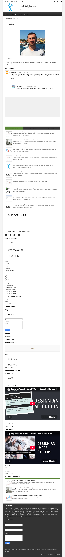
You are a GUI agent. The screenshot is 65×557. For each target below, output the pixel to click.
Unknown (13, 72)
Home (6, 259)
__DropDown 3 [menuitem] (9, 276)
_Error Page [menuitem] (8, 281)
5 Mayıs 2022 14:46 (31, 86)
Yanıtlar (14, 83)
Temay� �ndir (9, 473)
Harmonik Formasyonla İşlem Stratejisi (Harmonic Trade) (27, 495)
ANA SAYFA (7, 1)
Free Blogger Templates (26, 549)
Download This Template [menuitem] (11, 291)
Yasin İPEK (20, 86)
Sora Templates (16, 549)
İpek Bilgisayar (28, 6)
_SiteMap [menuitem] (7, 279)
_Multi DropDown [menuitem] (9, 270)
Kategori (7, 467)
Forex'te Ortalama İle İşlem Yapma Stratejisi (23, 480)
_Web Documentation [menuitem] (10, 287)
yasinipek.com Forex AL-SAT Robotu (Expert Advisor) (26, 488)
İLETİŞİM (21, 1)
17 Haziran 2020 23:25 (22, 72)
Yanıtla (12, 78)
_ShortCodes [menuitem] (8, 277)
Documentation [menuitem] (9, 285)
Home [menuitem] (6, 266)
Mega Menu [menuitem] (8, 283)
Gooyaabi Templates (41, 549)
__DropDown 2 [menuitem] (9, 274)
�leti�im (7, 471)
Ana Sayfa (8, 18)
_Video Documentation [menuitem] (10, 289)
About (6, 261)
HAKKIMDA (14, 1)
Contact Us (8, 303)
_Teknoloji (7, 469)
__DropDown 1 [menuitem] (9, 272)
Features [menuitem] (7, 268)
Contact (7, 263)
